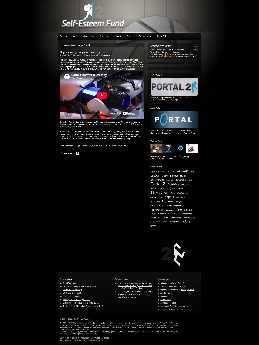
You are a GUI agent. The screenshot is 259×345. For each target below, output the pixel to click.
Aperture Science (159, 171)
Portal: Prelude (187, 185)
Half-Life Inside (166, 296)
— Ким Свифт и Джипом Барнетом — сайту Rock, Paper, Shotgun (135, 285)
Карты (169, 197)
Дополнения (88, 36)
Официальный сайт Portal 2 (172, 283)
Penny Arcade (126, 122)
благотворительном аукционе (76, 69)
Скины (153, 214)
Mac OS (183, 176)
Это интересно (145, 36)
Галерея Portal (156, 141)
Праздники (169, 210)
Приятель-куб (184, 209)
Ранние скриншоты (158, 157)
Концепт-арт (163, 100)
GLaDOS (155, 176)
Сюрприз (162, 214)
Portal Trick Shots (70, 283)
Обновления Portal (174, 206)
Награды (178, 202)
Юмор (170, 159)
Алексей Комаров (101, 338)
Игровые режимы (167, 98)
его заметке (124, 136)
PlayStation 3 (180, 180)
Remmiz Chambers (157, 189)
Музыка (167, 201)
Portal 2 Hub (162, 36)
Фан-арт (174, 100)
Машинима (155, 202)
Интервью (104, 36)
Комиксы (161, 159)
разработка (155, 222)
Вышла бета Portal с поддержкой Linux (79, 286)
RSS (166, 54)
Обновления (156, 205)
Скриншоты (183, 98)
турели (153, 226)
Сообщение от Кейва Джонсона (76, 300)
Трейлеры (154, 130)
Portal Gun (116, 146)
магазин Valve (189, 218)
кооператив (176, 218)
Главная (63, 36)
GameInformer (170, 175)
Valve (166, 193)
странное (174, 221)
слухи (165, 222)
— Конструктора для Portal (135, 291)
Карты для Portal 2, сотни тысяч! (174, 306)
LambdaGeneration (168, 303)
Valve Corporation (116, 327)
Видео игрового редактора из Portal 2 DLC (81, 303)
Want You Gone (182, 193)
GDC (192, 172)
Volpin (123, 146)
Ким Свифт (180, 197)
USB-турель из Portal (72, 293)
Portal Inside (165, 300)
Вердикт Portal (168, 130)
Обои (152, 100)
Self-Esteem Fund (92, 15)
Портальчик (156, 210)
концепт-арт (163, 218)
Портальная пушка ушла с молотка (80, 52)
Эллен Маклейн (174, 214)
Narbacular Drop (157, 180)
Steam (180, 188)
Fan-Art (95, 146)
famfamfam (99, 340)
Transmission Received (171, 133)
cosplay (153, 197)
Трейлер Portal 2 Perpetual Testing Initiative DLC (83, 306)
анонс (153, 218)
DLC (172, 172)
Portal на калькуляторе (72, 290)
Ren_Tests (171, 189)
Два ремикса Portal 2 (71, 296)
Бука (160, 197)
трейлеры (186, 221)
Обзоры (130, 36)
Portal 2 (157, 183)
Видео (75, 36)
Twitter (171, 54)
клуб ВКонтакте (166, 56)
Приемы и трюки (184, 130)
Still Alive (156, 192)
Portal (190, 180)
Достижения (155, 133)
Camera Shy (189, 133)
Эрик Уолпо (187, 214)
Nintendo (169, 180)
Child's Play (101, 69)
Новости (117, 36)
